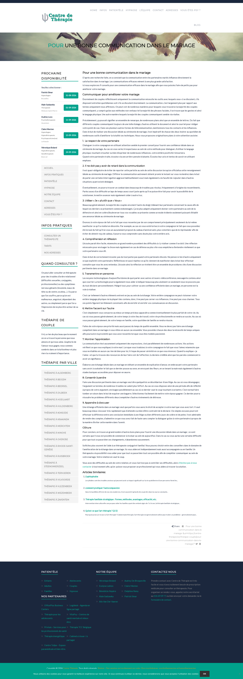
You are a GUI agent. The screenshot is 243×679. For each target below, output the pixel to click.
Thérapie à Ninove (55, 433)
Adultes (47, 586)
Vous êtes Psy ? (190, 10)
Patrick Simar (130, 596)
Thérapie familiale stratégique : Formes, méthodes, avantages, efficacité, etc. (121, 499)
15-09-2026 (71, 135)
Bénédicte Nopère (107, 591)
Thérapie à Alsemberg (57, 373)
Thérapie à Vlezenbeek (58, 486)
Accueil (48, 168)
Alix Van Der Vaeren (108, 601)
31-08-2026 (71, 95)
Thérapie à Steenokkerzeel (54, 465)
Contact (158, 10)
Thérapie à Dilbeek (55, 393)
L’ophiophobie (91, 476)
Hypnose (131, 10)
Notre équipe (52, 194)
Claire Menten (131, 586)
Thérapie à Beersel (55, 386)
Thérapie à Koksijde (56, 413)
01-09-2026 (71, 107)
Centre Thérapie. (71, 668)
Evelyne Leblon (106, 586)
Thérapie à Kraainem (56, 419)
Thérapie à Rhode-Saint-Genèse (58, 448)
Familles (48, 591)
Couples (73, 586)
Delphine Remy (131, 591)
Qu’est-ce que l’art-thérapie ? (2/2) (101, 510)
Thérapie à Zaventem (56, 499)
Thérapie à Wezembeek (58, 493)
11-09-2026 (71, 120)
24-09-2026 (71, 152)
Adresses (172, 10)
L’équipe (145, 10)
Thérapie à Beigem (55, 379)
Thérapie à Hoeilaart (57, 399)
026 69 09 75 (160, 596)
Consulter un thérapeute (52, 238)
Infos (103, 10)
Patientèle (116, 10)
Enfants (48, 580)
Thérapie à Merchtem (57, 426)
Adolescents (75, 580)
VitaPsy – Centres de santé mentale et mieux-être (78, 618)
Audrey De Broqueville (135, 580)
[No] (239, 673)
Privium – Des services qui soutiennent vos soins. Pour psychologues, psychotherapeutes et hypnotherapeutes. (147, 668)
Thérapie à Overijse (56, 439)
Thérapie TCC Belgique (80, 627)
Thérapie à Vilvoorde (57, 479)
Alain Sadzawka (106, 596)
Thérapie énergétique (54, 636)
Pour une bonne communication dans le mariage (188, 530)
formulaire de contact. (161, 599)
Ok (204, 674)
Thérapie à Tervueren (57, 473)
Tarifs (47, 246)
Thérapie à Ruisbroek (57, 456)
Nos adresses (52, 252)
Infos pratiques (54, 174)
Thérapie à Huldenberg (58, 406)
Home (93, 10)
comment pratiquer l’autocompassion (102, 488)
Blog (197, 25)
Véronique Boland (107, 580)
